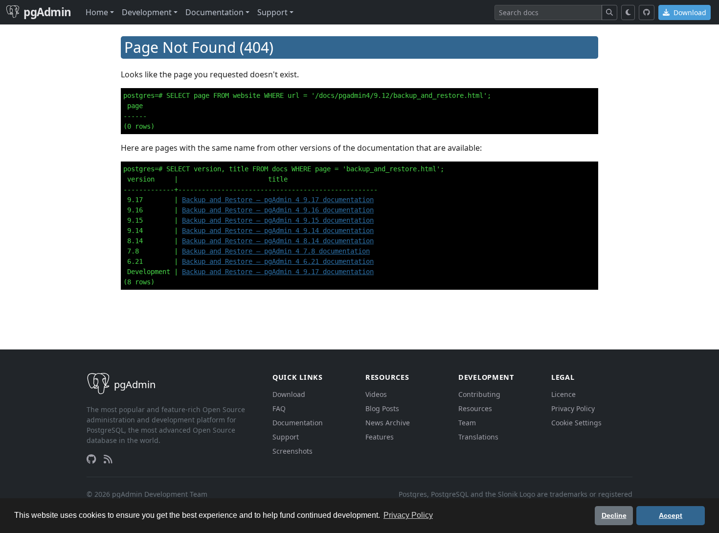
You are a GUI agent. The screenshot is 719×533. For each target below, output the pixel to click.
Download (689, 12)
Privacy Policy (573, 408)
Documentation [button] (214, 12)
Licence (563, 394)
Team (467, 422)
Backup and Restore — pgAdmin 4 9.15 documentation (278, 220)
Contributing (479, 394)
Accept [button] (670, 515)
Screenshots (292, 451)
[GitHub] (646, 12)
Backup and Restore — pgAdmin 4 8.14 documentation (278, 241)
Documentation (297, 422)
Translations (478, 436)
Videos (376, 394)
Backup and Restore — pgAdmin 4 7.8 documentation (276, 251)
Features (379, 436)
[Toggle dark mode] (628, 12)
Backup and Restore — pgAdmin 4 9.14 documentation (278, 230)
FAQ (279, 408)
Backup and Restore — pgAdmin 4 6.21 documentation (278, 261)
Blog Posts (382, 408)
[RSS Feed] (108, 459)
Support (285, 436)
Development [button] (147, 12)
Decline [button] (614, 515)
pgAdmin (47, 12)
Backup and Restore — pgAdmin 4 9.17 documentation (278, 200)
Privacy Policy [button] (408, 515)
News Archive (387, 422)
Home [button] (97, 12)
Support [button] (272, 12)
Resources (475, 408)
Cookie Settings (576, 422)
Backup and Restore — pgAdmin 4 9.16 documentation (278, 210)
